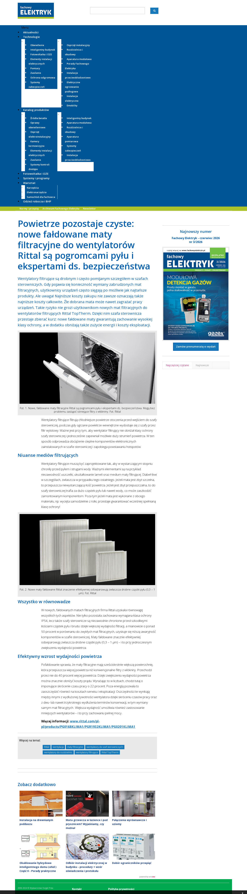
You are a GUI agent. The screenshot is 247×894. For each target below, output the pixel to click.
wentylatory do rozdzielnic (58, 752)
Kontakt (77, 889)
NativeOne (87, 877)
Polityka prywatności (121, 889)
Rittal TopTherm (110, 752)
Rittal (46, 747)
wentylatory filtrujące (87, 752)
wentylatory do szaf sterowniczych (105, 747)
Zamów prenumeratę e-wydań (196, 346)
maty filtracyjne (75, 747)
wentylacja (58, 747)
